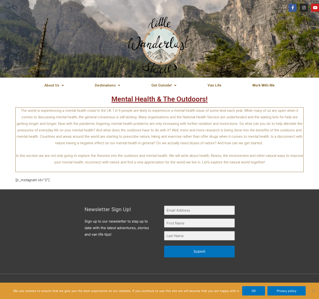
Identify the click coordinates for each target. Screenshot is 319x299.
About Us (51, 85)
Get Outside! (161, 85)
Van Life (214, 85)
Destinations (105, 85)
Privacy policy (286, 291)
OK (254, 291)
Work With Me (263, 85)
